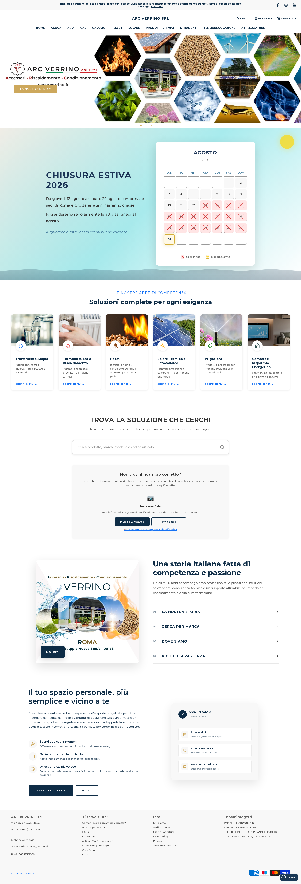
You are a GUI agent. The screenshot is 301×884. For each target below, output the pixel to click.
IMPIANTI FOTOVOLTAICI (239, 822)
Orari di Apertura (163, 832)
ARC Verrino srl (150, 18)
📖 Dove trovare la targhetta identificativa (150, 529)
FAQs (85, 832)
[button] (141, 125)
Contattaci (88, 836)
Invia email (169, 521)
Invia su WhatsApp (132, 521)
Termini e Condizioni (166, 845)
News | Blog (160, 836)
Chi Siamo (159, 822)
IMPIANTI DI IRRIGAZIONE (240, 827)
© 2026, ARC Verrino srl (23, 873)
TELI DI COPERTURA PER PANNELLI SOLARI (251, 832)
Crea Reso (88, 850)
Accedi (87, 790)
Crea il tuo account (50, 790)
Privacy (157, 841)
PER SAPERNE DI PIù (264, 80)
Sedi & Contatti (162, 827)
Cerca (85, 854)
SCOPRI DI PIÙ (26, 384)
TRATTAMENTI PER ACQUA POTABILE (247, 836)
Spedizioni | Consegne (96, 845)
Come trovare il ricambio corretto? (104, 822)
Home (40, 27)
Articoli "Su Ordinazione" (97, 841)
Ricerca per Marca (93, 827)
